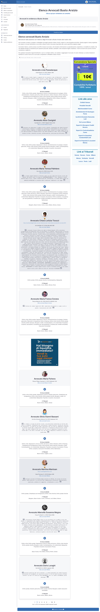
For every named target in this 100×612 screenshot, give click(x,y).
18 (52, 602)
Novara (82, 155)
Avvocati (21, 6)
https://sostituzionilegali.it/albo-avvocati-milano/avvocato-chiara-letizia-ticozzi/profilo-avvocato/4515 (44, 222)
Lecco (81, 161)
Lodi (90, 161)
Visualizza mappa (58, 32)
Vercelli (91, 158)
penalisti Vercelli (85, 105)
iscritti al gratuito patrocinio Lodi (85, 118)
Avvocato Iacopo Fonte (31, 24)
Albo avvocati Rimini (44, 516)
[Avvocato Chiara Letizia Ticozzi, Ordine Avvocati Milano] (44, 214)
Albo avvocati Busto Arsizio (45, 124)
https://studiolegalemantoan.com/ (45, 471)
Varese (77, 155)
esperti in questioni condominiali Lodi (85, 136)
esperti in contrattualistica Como (85, 131)
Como (88, 155)
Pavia (85, 161)
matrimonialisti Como (85, 109)
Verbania (85, 158)
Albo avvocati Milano (44, 74)
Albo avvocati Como (44, 173)
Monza (78, 158)
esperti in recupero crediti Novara (85, 126)
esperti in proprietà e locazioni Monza (85, 142)
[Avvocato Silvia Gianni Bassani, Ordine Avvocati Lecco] (44, 411)
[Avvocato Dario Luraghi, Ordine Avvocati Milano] (44, 560)
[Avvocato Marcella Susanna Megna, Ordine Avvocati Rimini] (44, 507)
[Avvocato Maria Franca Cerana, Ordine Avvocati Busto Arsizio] (44, 294)
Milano (93, 155)
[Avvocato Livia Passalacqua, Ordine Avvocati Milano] (44, 65)
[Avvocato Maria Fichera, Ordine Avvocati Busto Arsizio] (44, 373)
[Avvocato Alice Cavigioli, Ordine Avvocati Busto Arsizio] (44, 113)
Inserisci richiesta (58, 609)
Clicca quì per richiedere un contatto (58, 13)
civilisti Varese (85, 102)
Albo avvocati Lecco (44, 421)
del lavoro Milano (85, 122)
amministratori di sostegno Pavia (85, 113)
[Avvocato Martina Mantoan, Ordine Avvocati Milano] (44, 462)
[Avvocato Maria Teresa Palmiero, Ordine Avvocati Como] (44, 162)
